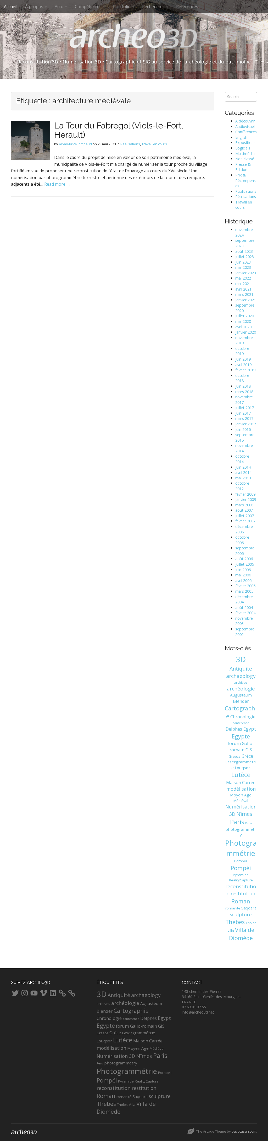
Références (187, 6)
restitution (243, 893)
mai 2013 (243, 477)
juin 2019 (243, 359)
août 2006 (244, 558)
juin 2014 (243, 467)
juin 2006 (243, 569)
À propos (34, 6)
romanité (232, 908)
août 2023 (244, 251)
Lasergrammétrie (138, 1032)
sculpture (241, 914)
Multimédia (245, 153)
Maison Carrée (240, 782)
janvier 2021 (245, 299)
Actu (59, 6)
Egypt (249, 729)
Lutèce (240, 774)
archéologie (241, 688)
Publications (245, 191)
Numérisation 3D (116, 1056)
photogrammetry (240, 832)
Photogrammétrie (127, 1071)
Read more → (57, 184)
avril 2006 (243, 580)
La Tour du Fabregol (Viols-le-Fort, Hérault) (119, 130)
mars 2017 (244, 418)
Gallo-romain (242, 746)
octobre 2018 (242, 378)
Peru (248, 823)
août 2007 (244, 510)
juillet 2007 (244, 515)
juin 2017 (243, 413)
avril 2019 (243, 364)
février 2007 (245, 520)
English (241, 137)
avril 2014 (243, 472)
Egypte (241, 736)
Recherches (154, 6)
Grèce (247, 756)
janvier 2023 (245, 272)
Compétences (89, 6)
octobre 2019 (242, 351)
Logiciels (242, 148)
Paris (237, 822)
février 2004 (245, 612)
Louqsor (242, 767)
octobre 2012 (242, 486)
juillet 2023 (244, 256)
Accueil (10, 6)
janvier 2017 (245, 423)
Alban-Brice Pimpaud (75, 144)
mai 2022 (243, 278)
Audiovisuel (245, 126)
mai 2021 (243, 283)
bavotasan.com (244, 1131)
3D (241, 659)
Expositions (245, 142)
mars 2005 (244, 591)
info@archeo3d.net (198, 1012)
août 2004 (244, 607)
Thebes (235, 922)
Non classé (244, 158)
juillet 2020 (244, 315)
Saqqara (248, 907)
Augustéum (241, 695)
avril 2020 (243, 326)
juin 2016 (243, 429)
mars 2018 (244, 391)
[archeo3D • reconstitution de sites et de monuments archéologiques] (134, 40)
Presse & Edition (243, 167)
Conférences (246, 131)
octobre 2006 (242, 540)
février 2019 (245, 369)
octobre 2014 (242, 459)
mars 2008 (244, 504)
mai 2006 (243, 574)
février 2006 (245, 585)
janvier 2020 (245, 332)
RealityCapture (241, 880)
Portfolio (122, 6)
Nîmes (244, 813)
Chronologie (242, 717)
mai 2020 (243, 321)
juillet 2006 (244, 564)
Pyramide (241, 874)
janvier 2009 (245, 499)
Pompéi (241, 868)
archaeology (241, 675)
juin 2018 (243, 386)
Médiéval (240, 800)
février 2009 (245, 494)
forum (234, 743)
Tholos (251, 922)
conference (241, 723)
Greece (235, 756)
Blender (241, 701)
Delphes (234, 729)
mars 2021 (244, 294)
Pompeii (241, 861)
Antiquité (241, 668)
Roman (240, 901)
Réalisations (130, 144)
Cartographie (131, 1010)
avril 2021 (243, 289)
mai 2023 (243, 267)
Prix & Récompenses (245, 180)
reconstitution (114, 1088)
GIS (248, 750)
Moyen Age (241, 794)
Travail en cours (154, 144)
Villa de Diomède (241, 933)
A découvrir (245, 121)
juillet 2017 (244, 407)
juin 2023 (243, 262)
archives (241, 682)
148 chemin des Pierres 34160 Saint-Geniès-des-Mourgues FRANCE (211, 996)
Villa (230, 930)
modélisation (241, 789)
